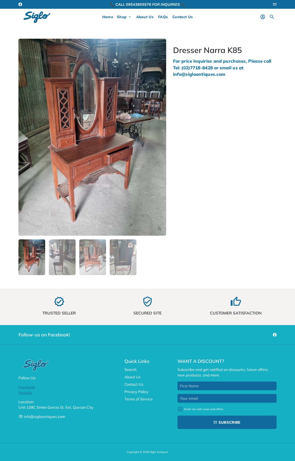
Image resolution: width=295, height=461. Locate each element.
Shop (124, 17)
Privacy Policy (136, 391)
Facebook (26, 387)
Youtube (25, 392)
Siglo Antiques (159, 452)
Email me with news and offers (203, 409)
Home (107, 17)
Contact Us (182, 17)
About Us (144, 17)
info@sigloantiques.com (42, 416)
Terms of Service (138, 399)
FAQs (163, 17)
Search (130, 369)
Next (160, 137)
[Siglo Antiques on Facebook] (20, 4)
